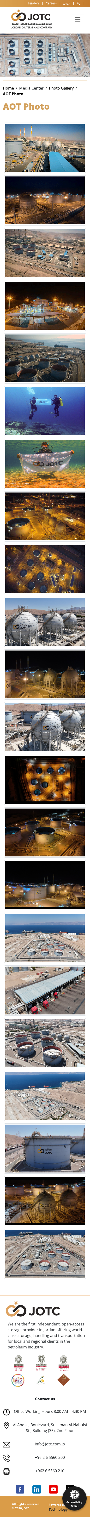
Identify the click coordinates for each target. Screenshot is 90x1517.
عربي (66, 3)
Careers (51, 3)
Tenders (33, 3)
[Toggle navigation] (77, 19)
